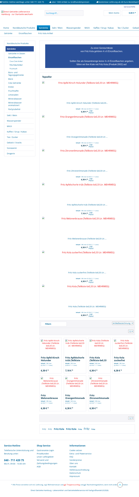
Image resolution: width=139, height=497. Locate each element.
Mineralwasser (15, 98)
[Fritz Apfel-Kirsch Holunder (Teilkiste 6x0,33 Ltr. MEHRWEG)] (87, 90)
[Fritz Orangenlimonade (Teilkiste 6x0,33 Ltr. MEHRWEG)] (87, 124)
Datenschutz (75, 473)
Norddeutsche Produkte (18, 43)
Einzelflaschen (14, 57)
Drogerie (11, 153)
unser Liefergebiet (45, 456)
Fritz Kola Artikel (16, 65)
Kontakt (73, 466)
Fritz (44, 429)
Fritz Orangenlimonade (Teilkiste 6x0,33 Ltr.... (87, 137)
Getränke (11, 49)
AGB (39, 466)
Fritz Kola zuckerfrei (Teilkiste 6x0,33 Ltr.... (87, 272)
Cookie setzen (76, 450)
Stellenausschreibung (79, 470)
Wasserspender (14, 120)
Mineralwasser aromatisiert (15, 104)
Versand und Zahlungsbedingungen (47, 462)
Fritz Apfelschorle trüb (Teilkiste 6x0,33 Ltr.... (87, 204)
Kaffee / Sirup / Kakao (17, 131)
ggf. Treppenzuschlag (72, 485)
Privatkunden (43, 453)
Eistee (11, 87)
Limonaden (13, 94)
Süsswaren (12, 148)
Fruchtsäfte (13, 91)
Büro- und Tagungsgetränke (16, 73)
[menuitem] (64, 14)
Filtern (48, 324)
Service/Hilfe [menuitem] (129, 6)
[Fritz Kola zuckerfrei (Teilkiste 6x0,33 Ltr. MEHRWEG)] (87, 260)
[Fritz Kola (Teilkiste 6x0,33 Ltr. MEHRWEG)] (87, 294)
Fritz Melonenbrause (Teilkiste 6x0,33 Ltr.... (87, 238)
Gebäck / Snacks (14, 142)
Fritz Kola (59, 429)
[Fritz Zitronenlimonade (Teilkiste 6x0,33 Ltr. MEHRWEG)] (87, 158)
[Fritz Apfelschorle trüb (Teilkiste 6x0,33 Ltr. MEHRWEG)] (87, 192)
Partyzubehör (14, 109)
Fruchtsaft (13, 68)
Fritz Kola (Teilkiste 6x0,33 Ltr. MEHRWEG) (87, 306)
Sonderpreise (76, 460)
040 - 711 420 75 (14, 460)
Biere (10, 79)
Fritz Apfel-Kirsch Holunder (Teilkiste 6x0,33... (87, 103)
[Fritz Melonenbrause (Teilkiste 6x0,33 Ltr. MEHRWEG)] (87, 226)
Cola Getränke (14, 83)
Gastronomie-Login (45, 450)
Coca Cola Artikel (16, 61)
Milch (9, 126)
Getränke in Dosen (16, 53)
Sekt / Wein (12, 115)
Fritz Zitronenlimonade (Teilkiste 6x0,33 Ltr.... (87, 170)
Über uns (74, 463)
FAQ (71, 456)
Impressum (75, 476)
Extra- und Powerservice (80, 453)
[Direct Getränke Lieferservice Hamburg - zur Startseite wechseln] (17, 17)
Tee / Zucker (12, 137)
